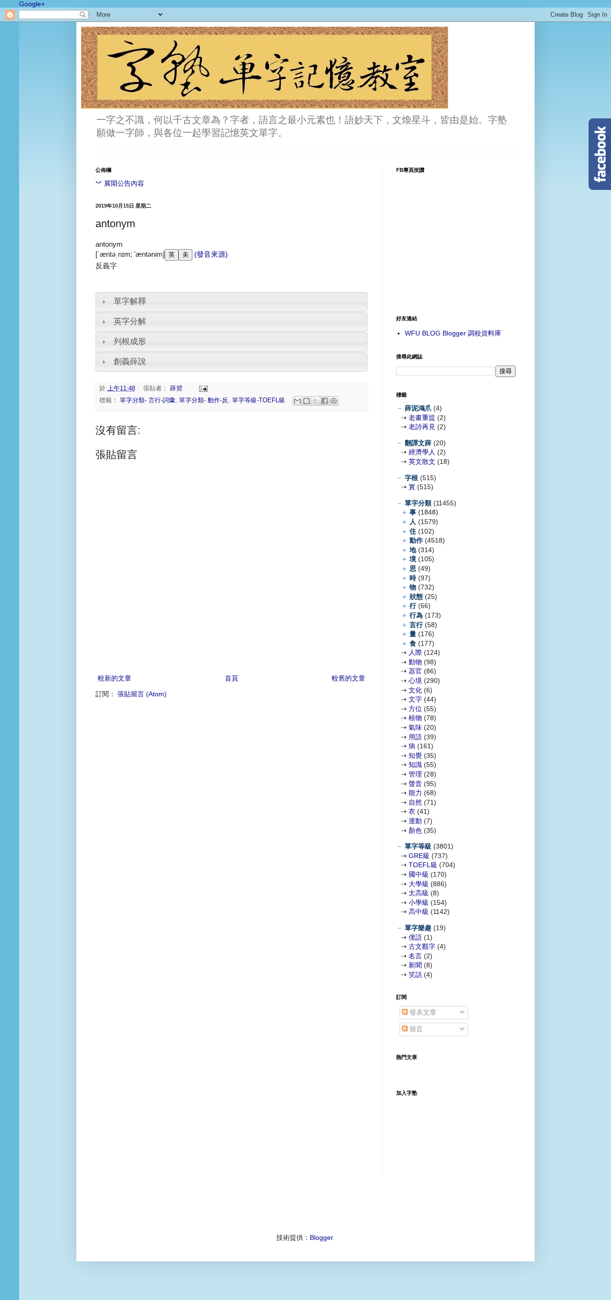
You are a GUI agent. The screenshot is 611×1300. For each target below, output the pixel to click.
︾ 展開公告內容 (119, 183)
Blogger (321, 1237)
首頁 (231, 678)
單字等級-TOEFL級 (258, 400)
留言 (415, 1029)
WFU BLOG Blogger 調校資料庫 (453, 333)
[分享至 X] (315, 401)
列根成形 (130, 341)
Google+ (32, 4)
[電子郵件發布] (202, 388)
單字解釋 (130, 301)
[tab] (231, 302)
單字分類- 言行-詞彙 (147, 400)
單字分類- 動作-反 (203, 400)
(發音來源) (210, 254)
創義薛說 (130, 361)
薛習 (177, 388)
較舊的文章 (348, 678)
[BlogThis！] (306, 401)
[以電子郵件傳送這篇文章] (297, 401)
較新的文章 (114, 678)
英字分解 (130, 321)
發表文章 (422, 1012)
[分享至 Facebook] (324, 401)
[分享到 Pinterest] (333, 401)
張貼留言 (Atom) (142, 694)
